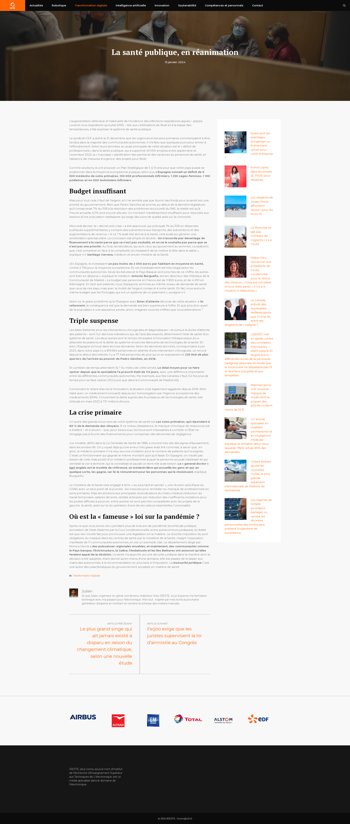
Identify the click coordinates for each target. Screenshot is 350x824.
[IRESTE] (12, 5)
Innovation (162, 5)
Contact (257, 5)
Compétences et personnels (224, 5)
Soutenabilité (187, 5)
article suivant (157, 623)
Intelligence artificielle (131, 5)
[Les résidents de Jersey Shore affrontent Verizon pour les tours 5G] (235, 215)
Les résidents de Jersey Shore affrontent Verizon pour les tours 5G (262, 206)
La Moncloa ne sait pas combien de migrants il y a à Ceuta (261, 236)
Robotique (59, 5)
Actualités (36, 5)
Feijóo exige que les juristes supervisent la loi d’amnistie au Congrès (174, 635)
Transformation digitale (91, 5)
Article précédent (119, 623)
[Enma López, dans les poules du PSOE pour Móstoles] (235, 185)
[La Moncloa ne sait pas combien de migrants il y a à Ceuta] (235, 245)
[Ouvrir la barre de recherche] (344, 5)
